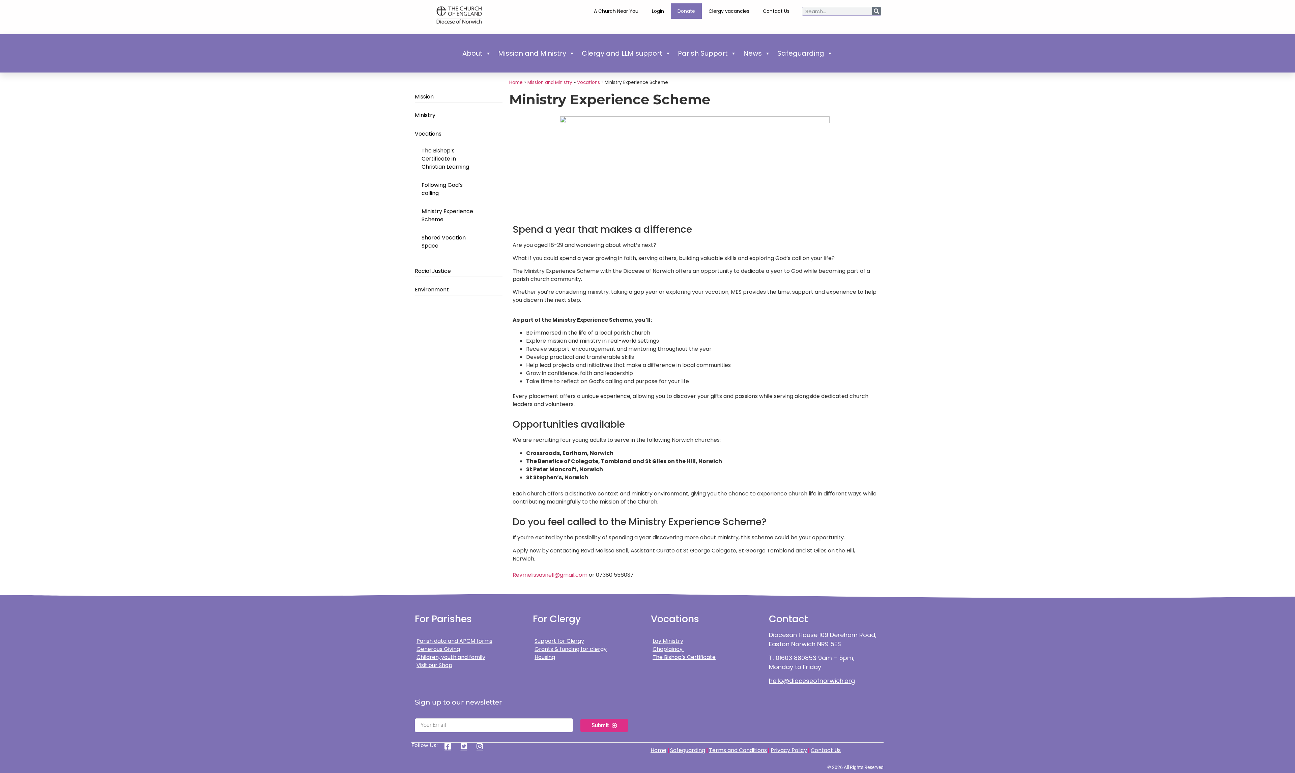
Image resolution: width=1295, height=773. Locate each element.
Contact (788, 619)
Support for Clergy (559, 641)
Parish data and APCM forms (454, 641)
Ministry (425, 115)
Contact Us (776, 11)
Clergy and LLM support (622, 53)
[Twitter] (466, 746)
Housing (545, 657)
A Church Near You (616, 11)
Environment (432, 289)
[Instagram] (482, 746)
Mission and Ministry (532, 53)
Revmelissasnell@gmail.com (550, 575)
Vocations (428, 134)
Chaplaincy (668, 649)
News (752, 53)
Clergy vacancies (729, 11)
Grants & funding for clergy (571, 649)
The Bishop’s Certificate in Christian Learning (445, 159)
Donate (686, 11)
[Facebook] (450, 746)
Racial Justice (433, 271)
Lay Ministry (668, 641)
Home (516, 82)
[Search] (876, 11)
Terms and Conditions (738, 750)
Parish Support (703, 53)
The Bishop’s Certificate (684, 657)
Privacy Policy (789, 750)
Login (658, 11)
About (472, 53)
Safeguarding (800, 53)
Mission (424, 97)
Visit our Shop (434, 665)
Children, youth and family (450, 657)
